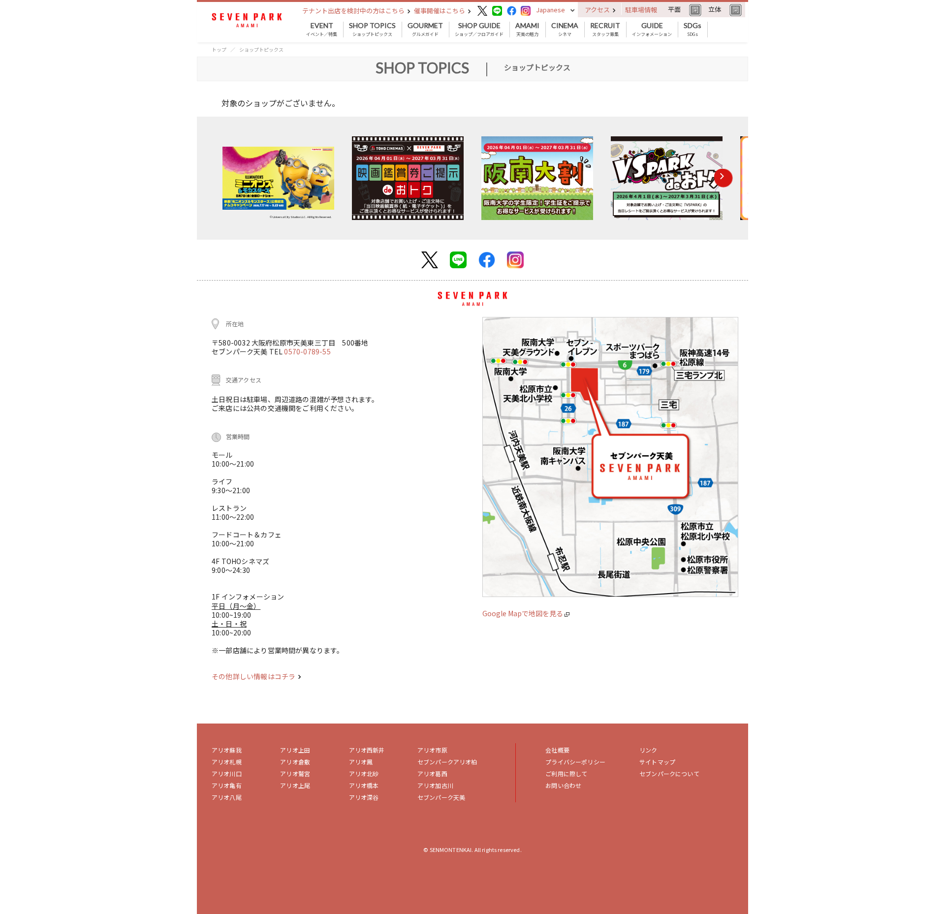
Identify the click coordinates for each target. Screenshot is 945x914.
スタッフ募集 (605, 29)
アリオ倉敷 (295, 761)
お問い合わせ (563, 785)
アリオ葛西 (432, 773)
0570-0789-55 (307, 351)
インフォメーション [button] (652, 29)
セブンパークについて (669, 773)
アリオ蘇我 (227, 750)
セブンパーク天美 (441, 797)
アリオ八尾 (227, 797)
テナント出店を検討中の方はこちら (354, 10)
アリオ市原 (432, 750)
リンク (648, 750)
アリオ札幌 (227, 761)
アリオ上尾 (295, 785)
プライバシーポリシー (575, 761)
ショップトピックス (372, 29)
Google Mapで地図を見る (523, 613)
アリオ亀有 (227, 785)
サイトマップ (657, 761)
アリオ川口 (227, 773)
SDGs (692, 29)
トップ (219, 49)
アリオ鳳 (361, 761)
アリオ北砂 (364, 773)
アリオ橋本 (364, 785)
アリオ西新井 (367, 750)
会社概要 (557, 750)
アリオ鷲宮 (295, 773)
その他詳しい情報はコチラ (254, 676)
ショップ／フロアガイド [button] (479, 29)
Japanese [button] (550, 9)
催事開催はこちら (440, 10)
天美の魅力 (527, 29)
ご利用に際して (566, 773)
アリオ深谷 (364, 797)
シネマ (564, 29)
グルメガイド (425, 29)
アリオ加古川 (435, 785)
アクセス (598, 9)
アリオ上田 (295, 750)
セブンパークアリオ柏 (447, 761)
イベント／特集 (321, 29)
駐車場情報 (641, 9)
